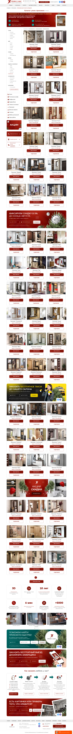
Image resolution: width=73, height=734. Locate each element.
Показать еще (36, 581)
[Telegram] (60, 2)
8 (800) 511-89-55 (14, 684)
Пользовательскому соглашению (24, 646)
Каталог (24, 5)
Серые (11, 49)
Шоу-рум (40, 5)
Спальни (11, 112)
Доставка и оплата (32, 5)
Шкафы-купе (12, 99)
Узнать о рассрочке (44, 693)
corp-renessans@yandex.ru (59, 728)
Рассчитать (34, 48)
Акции (53, 5)
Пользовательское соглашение (42, 732)
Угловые (11, 61)
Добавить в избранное (46, 728)
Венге (11, 44)
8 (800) (57, 723)
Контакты (64, 5)
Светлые (11, 46)
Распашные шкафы (13, 96)
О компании (17, 5)
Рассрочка (47, 5)
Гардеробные (12, 102)
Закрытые (11, 79)
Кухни (10, 94)
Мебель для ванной (14, 114)
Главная (10, 5)
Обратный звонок (59, 726)
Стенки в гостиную (13, 104)
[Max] (62, 2)
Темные (11, 47)
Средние (11, 53)
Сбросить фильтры (14, 89)
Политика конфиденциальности (30, 732)
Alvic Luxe (11, 72)
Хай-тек (11, 38)
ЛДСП (11, 67)
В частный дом (12, 87)
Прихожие (11, 107)
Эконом (11, 82)
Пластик (11, 70)
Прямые (11, 59)
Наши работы (12, 117)
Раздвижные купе (13, 81)
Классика (11, 32)
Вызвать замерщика (29, 693)
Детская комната (13, 109)
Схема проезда (46, 726)
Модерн (11, 35)
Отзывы (58, 5)
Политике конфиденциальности (15, 646)
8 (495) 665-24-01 (53, 0)
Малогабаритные (13, 55)
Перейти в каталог (59, 693)
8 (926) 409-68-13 (53, 3)
